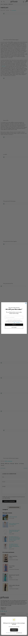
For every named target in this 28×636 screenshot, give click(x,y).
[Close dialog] (25, 303)
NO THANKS (14, 327)
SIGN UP (14, 324)
